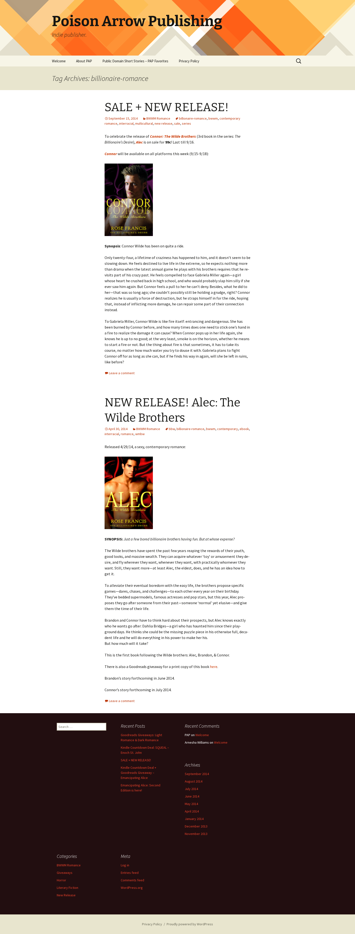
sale (177, 123)
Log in (125, 865)
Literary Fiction (67, 887)
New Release (66, 895)
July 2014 (191, 789)
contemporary (227, 429)
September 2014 (197, 774)
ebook (244, 429)
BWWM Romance (158, 118)
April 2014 (192, 811)
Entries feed (130, 872)
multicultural (144, 123)
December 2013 (196, 826)
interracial (126, 123)
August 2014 (193, 781)
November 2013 (196, 834)
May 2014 (191, 804)
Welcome (59, 61)
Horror (61, 880)
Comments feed (132, 880)
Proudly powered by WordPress (190, 924)
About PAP (84, 61)
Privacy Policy (189, 61)
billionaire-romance (193, 118)
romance (127, 434)
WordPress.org (132, 887)
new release (163, 123)
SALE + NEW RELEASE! (167, 107)
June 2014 (192, 796)
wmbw (140, 434)
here (213, 666)
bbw (172, 429)
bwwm (213, 118)
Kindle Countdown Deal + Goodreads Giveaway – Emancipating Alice (138, 772)
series (186, 123)
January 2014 (194, 819)
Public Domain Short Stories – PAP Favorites (135, 61)
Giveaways (64, 872)
